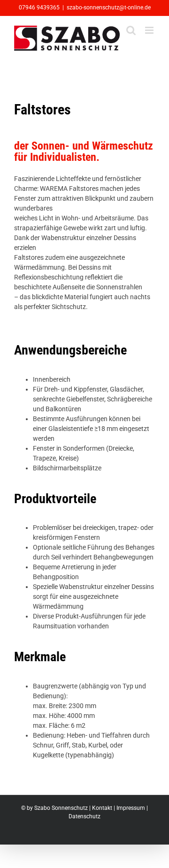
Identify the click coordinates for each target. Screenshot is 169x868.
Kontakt (102, 808)
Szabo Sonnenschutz (61, 808)
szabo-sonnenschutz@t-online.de (109, 7)
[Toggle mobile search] (131, 30)
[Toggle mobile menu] (150, 30)
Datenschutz (84, 816)
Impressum (130, 808)
